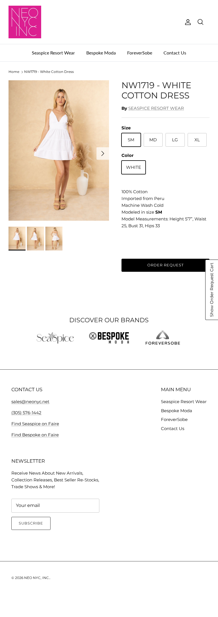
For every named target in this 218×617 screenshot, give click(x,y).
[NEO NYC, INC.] (25, 22)
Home (14, 72)
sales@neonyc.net (30, 401)
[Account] (186, 22)
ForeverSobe (139, 52)
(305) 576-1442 (26, 412)
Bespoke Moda (101, 52)
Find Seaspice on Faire (35, 423)
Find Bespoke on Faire (35, 434)
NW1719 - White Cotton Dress (49, 72)
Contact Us (175, 52)
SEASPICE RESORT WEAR (156, 108)
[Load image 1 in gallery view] (59, 150)
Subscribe (31, 523)
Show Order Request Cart (211, 290)
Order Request (165, 265)
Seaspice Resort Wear (53, 52)
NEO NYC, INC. (37, 578)
